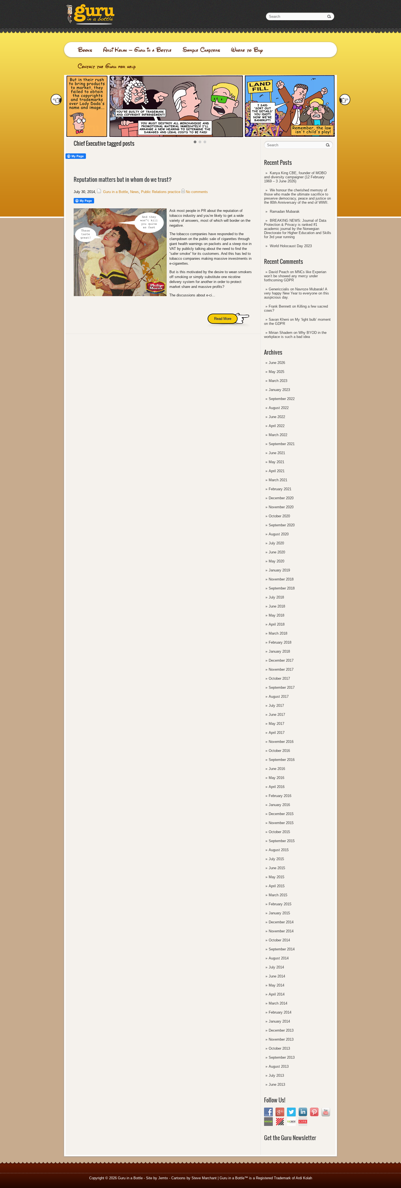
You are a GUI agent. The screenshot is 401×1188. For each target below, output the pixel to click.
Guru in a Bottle (115, 192)
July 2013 (276, 1075)
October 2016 (279, 751)
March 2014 (278, 1003)
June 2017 (277, 715)
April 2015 (277, 886)
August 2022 (279, 408)
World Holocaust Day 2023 (291, 246)
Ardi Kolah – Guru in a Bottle (137, 49)
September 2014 (282, 949)
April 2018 (277, 624)
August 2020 (279, 534)
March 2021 (278, 480)
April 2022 (277, 426)
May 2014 (276, 985)
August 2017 (279, 696)
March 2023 (278, 381)
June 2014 (277, 976)
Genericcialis (279, 289)
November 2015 (281, 823)
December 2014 (281, 922)
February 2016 (280, 796)
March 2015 (278, 895)
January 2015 (279, 913)
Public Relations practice (160, 192)
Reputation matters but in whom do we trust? (123, 179)
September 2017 (282, 687)
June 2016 (277, 769)
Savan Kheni (279, 319)
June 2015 (277, 868)
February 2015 (280, 904)
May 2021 (276, 462)
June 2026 (277, 363)
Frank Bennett (280, 306)
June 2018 (277, 606)
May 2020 (276, 561)
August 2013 (279, 1066)
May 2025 (276, 372)
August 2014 (279, 958)
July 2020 (276, 543)
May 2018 (276, 615)
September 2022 (282, 399)
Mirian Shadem (280, 333)
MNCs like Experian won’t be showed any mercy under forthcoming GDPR (295, 276)
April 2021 (277, 471)
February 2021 (280, 489)
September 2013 (282, 1057)
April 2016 (277, 787)
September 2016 (282, 760)
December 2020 (281, 498)
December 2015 (281, 814)
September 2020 (282, 525)
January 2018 (279, 651)
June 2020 (277, 552)
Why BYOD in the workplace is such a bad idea (295, 335)
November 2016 (281, 742)
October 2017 (279, 678)
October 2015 (279, 832)
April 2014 (277, 994)
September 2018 (282, 588)
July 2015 (276, 859)
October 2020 (279, 516)
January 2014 (279, 1021)
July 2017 (276, 706)
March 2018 (278, 633)
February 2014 (280, 1012)
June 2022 (277, 417)
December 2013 (281, 1030)
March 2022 (278, 435)
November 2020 (281, 507)
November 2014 (281, 931)
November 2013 (281, 1039)
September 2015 (282, 841)
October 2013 (279, 1048)
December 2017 (281, 660)
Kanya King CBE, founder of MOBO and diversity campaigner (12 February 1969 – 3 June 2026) (295, 177)
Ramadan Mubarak (285, 211)
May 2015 (276, 877)
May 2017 (276, 724)
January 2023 (279, 390)
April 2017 (277, 733)
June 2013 (277, 1084)
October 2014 (279, 940)
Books (85, 49)
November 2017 (281, 669)
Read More (222, 319)
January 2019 (279, 570)
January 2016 (279, 805)
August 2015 (279, 850)
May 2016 (276, 778)
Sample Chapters (201, 49)
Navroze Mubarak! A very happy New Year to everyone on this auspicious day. (296, 293)
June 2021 (277, 453)
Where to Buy (247, 49)
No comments (197, 192)
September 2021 (282, 444)
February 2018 (280, 642)
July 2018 (276, 597)
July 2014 (276, 967)
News (134, 192)
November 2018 (281, 579)
